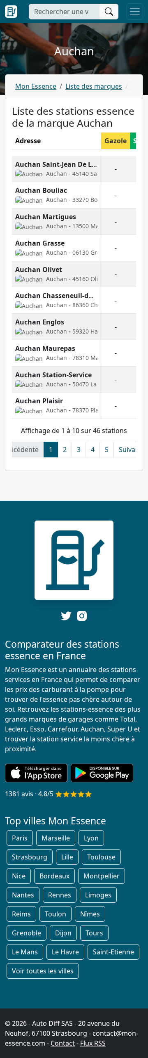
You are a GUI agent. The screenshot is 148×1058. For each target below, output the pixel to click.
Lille (67, 857)
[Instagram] (82, 615)
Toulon (55, 913)
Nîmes (90, 913)
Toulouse (101, 857)
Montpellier (101, 875)
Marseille (56, 838)
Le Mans (25, 951)
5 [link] (107, 449)
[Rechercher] (108, 11)
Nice (18, 875)
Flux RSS (93, 1043)
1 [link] (51, 449)
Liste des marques (93, 86)
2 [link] (65, 449)
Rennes (59, 894)
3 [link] (79, 449)
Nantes (23, 894)
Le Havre (65, 951)
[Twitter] (66, 616)
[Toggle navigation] (135, 11)
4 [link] (93, 449)
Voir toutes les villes (43, 970)
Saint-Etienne (113, 951)
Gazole (115, 140)
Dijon (63, 932)
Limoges (98, 894)
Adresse (28, 140)
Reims (21, 913)
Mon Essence (35, 86)
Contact (63, 1043)
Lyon (91, 838)
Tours (94, 932)
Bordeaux (54, 875)
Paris (20, 838)
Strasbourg (29, 857)
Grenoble (26, 932)
